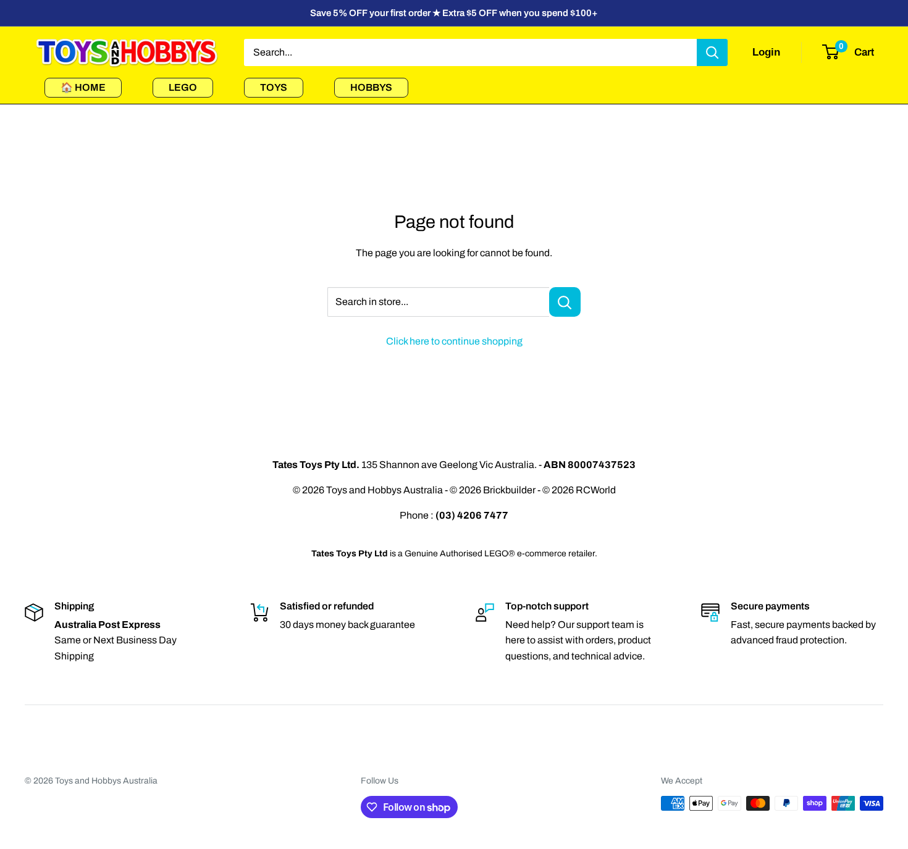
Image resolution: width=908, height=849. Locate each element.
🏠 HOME (83, 87)
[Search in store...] (565, 302)
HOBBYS (371, 87)
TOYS (273, 87)
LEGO (183, 87)
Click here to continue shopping (454, 341)
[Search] (712, 52)
